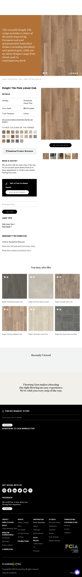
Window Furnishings (7, 534)
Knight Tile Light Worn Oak (63, 302)
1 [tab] (69, 73)
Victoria (51, 533)
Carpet (5, 519)
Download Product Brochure (20, 151)
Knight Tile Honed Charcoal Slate (66, 334)
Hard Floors (8, 522)
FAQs (19, 526)
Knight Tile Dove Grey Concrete (39, 302)
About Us (67, 525)
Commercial (7, 549)
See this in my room (60, 145)
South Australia (54, 537)
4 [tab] (75, 73)
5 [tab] (77, 73)
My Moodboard (38, 533)
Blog (35, 538)
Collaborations (38, 543)
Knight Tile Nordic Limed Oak (38, 334)
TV (34, 547)
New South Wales (54, 522)
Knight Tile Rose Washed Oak (12, 334)
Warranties (5, 541)
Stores (52, 519)
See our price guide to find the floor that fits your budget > (17, 121)
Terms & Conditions (9, 573)
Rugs (4, 525)
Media (36, 541)
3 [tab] (73, 73)
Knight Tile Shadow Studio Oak (12, 302)
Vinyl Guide (6, 227)
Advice (20, 519)
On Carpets (21, 530)
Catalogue (36, 530)
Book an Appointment (17, 192)
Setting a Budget (23, 522)
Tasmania (52, 530)
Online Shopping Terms (9, 528)
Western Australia (54, 540)
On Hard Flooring (23, 533)
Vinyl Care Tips (8, 224)
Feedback (7, 508)
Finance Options (7, 545)
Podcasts (36, 551)
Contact (67, 529)
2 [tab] (71, 73)
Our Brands (6, 538)
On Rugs (20, 537)
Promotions (23, 541)
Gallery (35, 526)
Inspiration (38, 519)
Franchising (69, 519)
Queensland (53, 526)
